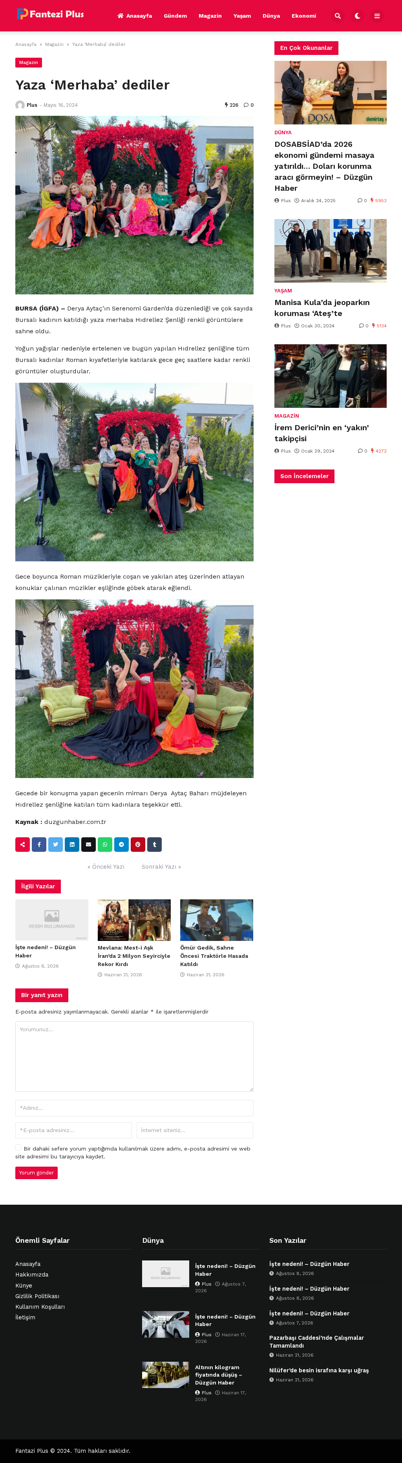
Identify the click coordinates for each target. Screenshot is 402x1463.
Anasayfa (139, 16)
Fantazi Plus (31, 1451)
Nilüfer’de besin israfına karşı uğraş (319, 1370)
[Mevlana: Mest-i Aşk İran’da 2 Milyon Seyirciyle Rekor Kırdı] (134, 920)
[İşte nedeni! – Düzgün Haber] (51, 920)
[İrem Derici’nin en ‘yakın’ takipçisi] (330, 376)
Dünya (271, 16)
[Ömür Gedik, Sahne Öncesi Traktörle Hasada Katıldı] (216, 920)
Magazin (210, 16)
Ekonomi (304, 16)
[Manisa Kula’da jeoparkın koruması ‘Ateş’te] (330, 251)
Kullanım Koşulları (40, 1307)
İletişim (25, 1317)
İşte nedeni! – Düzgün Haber (225, 1270)
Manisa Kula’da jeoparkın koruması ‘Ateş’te (322, 308)
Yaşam (242, 16)
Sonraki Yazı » (161, 866)
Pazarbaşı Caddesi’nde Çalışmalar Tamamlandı (316, 1342)
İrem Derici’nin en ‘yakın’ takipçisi (321, 433)
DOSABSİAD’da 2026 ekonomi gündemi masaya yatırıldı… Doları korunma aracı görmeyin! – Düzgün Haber (324, 166)
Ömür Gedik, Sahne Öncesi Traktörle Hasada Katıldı (214, 955)
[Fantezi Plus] (50, 14)
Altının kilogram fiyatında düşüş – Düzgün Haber (218, 1375)
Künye (23, 1285)
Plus (32, 105)
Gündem (175, 16)
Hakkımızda (31, 1274)
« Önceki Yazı (106, 866)
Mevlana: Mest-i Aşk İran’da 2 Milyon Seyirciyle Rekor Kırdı (134, 955)
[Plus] (20, 105)
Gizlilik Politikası (37, 1296)
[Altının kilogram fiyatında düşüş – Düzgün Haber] (165, 1375)
